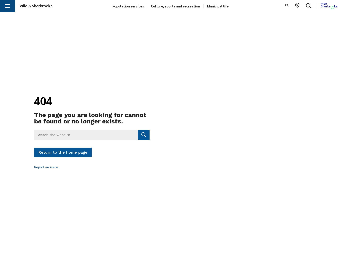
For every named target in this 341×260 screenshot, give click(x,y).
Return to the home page (62, 152)
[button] (7, 5)
